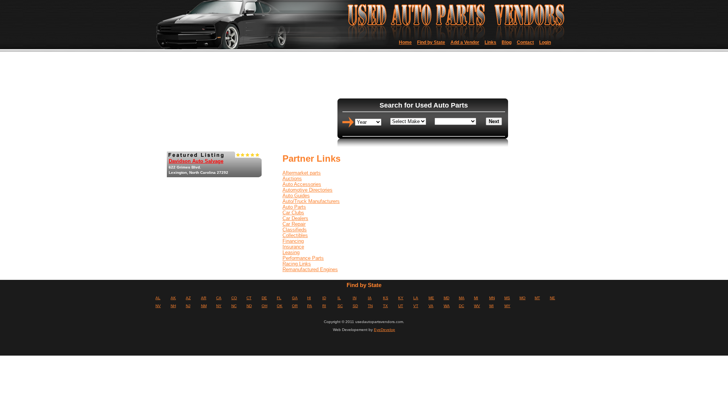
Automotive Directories (307, 190)
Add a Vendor (464, 42)
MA (461, 298)
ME (431, 298)
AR (203, 298)
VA (430, 306)
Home (405, 42)
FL (279, 298)
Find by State (431, 42)
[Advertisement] (420, 76)
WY (507, 306)
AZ (188, 298)
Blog (506, 42)
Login (545, 42)
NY (218, 306)
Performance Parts (303, 258)
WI (491, 306)
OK (279, 306)
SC (340, 306)
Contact (525, 42)
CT (248, 298)
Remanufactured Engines (310, 269)
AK (173, 298)
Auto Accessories (301, 184)
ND (249, 306)
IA (370, 298)
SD (355, 306)
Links (490, 42)
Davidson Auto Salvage (196, 161)
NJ (188, 306)
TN (370, 306)
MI (476, 298)
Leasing (291, 252)
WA (447, 306)
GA (295, 298)
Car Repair (294, 224)
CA (218, 298)
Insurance (293, 247)
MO (522, 298)
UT (400, 306)
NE (552, 298)
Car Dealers (295, 218)
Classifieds (294, 230)
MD (446, 298)
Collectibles (295, 235)
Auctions (292, 178)
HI (309, 298)
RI (324, 306)
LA (415, 298)
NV (158, 306)
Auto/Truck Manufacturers (311, 201)
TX (385, 306)
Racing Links (296, 264)
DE (264, 298)
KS (385, 298)
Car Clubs (293, 212)
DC (461, 306)
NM (204, 306)
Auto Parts (294, 207)
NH (173, 306)
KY (400, 298)
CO (234, 298)
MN (492, 298)
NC (234, 306)
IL (339, 298)
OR (295, 306)
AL (157, 298)
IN (354, 298)
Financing (293, 241)
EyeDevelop (384, 330)
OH (264, 306)
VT (415, 306)
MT (537, 298)
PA (309, 306)
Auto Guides (296, 195)
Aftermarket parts (301, 173)
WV (477, 306)
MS (507, 298)
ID (324, 298)
